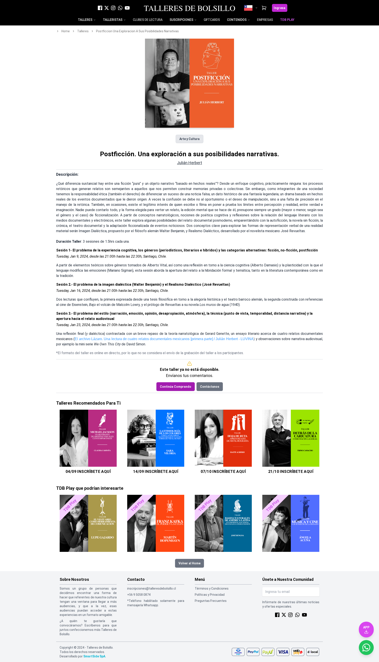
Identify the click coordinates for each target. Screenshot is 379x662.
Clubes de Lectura (148, 20)
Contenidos (237, 20)
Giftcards (212, 20)
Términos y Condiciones (212, 588)
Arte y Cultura (189, 139)
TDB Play (287, 20)
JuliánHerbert (189, 162)
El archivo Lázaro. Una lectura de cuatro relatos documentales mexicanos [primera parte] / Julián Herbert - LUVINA (164, 339)
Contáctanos (209, 386)
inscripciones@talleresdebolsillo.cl (151, 588)
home (65, 31)
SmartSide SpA (94, 656)
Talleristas (112, 20)
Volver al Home (189, 563)
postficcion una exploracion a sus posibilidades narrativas (137, 31)
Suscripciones (181, 20)
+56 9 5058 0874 (138, 594)
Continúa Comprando (175, 386)
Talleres (85, 20)
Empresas (265, 20)
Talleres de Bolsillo (189, 8)
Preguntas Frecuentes (211, 601)
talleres (83, 31)
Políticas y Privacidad (210, 594)
